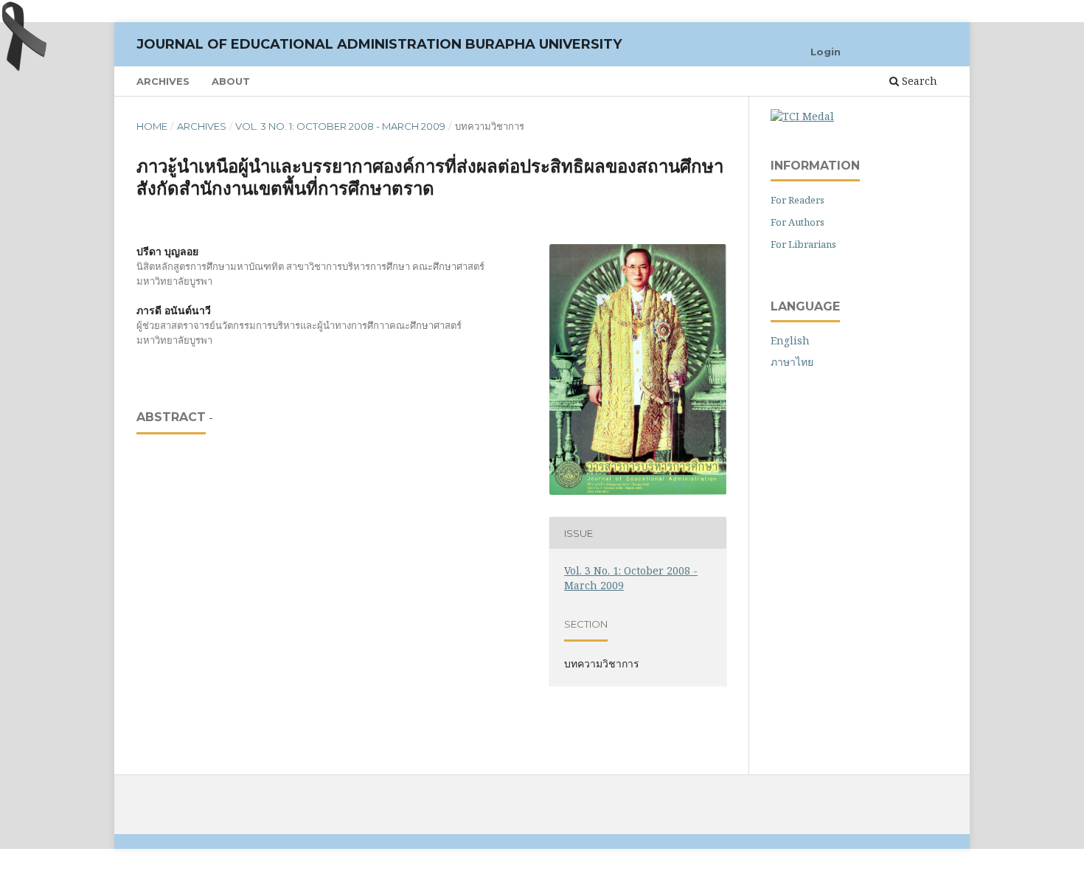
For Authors (797, 222)
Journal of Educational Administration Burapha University (379, 44)
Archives (163, 81)
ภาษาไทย (792, 362)
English (790, 340)
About (231, 81)
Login (825, 52)
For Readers (797, 200)
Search (918, 81)
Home (151, 126)
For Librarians (803, 244)
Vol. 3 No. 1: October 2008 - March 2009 (340, 126)
